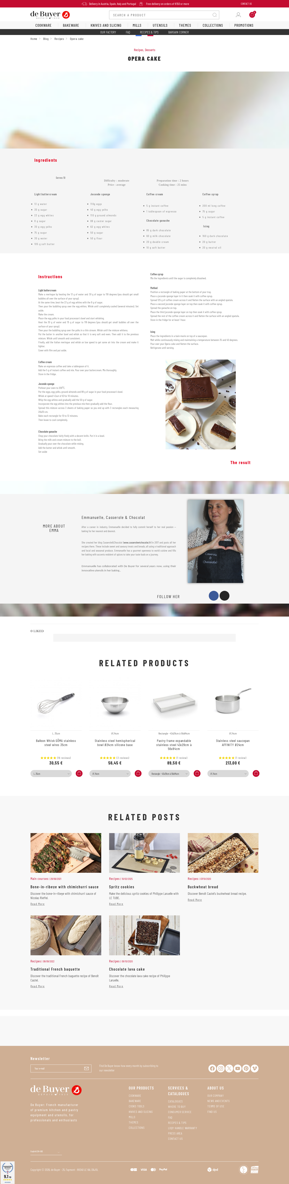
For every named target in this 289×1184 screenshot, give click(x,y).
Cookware (135, 1095)
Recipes (138, 50)
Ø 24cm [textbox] (96, 773)
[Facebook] (214, 596)
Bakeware (135, 1101)
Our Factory (108, 32)
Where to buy (177, 1106)
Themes (133, 1122)
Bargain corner (178, 32)
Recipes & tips (177, 1122)
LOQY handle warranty (182, 1128)
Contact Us (246, 3)
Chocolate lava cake (127, 969)
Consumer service (180, 1112)
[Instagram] (224, 596)
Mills (132, 1117)
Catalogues (175, 1101)
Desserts (150, 50)
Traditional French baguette (55, 969)
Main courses (39, 878)
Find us (212, 1111)
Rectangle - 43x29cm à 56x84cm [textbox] (165, 773)
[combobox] (51, 773)
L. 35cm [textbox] (37, 773)
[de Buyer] (50, 14)
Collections (137, 1127)
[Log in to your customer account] (238, 14)
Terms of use (216, 1106)
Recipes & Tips (149, 32)
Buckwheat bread (203, 887)
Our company (215, 1095)
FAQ (128, 32)
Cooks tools (136, 1106)
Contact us (175, 1138)
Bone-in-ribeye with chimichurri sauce (64, 887)
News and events (218, 1101)
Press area (175, 1133)
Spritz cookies (121, 887)
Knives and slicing (141, 1111)
